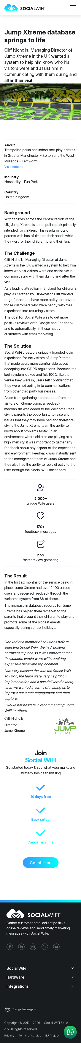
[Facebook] (9, 946)
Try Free (58, 20)
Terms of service (29, 1035)
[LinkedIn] (21, 946)
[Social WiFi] (27, 7)
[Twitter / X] (44, 946)
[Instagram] (33, 946)
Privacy (9, 1035)
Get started (40, 862)
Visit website (13, 166)
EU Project (52, 1035)
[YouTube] (56, 946)
